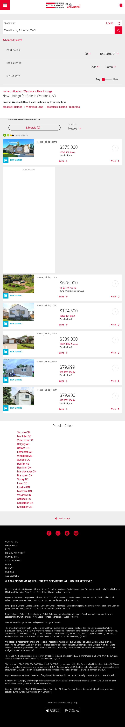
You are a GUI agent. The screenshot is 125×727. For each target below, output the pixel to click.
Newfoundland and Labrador (108, 589)
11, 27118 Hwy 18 (68, 288)
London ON (23, 487)
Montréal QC (24, 436)
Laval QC (22, 483)
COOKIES (9, 572)
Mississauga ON (26, 471)
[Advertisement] (28, 224)
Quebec (29, 589)
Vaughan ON (24, 495)
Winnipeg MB (24, 455)
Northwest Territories (15, 592)
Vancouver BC (25, 440)
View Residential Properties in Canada (21, 622)
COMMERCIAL (12, 557)
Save (61, 161)
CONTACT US (11, 542)
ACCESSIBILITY (12, 576)
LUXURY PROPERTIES (15, 553)
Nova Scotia (30, 592)
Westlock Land (34, 106)
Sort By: (72, 124)
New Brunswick (87, 589)
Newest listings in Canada (49, 622)
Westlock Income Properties (63, 106)
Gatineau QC (24, 499)
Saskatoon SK (25, 502)
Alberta (37, 589)
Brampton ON (24, 475)
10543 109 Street (67, 152)
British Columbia (49, 589)
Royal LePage (63, 5)
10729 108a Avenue (69, 344)
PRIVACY (9, 568)
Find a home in (11, 589)
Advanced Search (12, 40)
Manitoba (61, 589)
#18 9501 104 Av (67, 400)
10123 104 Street (67, 316)
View (113, 161)
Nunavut (66, 592)
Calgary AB (23, 444)
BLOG (8, 549)
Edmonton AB (24, 451)
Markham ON (24, 491)
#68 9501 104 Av (67, 372)
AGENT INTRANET (13, 560)
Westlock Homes (12, 106)
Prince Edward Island (46, 592)
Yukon (58, 592)
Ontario (21, 589)
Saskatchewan (73, 589)
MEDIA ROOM (11, 545)
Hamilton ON (24, 467)
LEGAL (8, 564)
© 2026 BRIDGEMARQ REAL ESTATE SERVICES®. (34, 581)
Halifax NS (23, 463)
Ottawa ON (23, 448)
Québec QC (23, 459)
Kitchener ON (24, 506)
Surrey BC (22, 479)
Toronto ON (23, 432)
